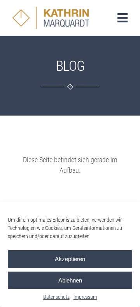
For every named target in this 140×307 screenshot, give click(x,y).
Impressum (85, 297)
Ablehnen (70, 280)
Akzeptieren (70, 259)
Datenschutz (56, 297)
